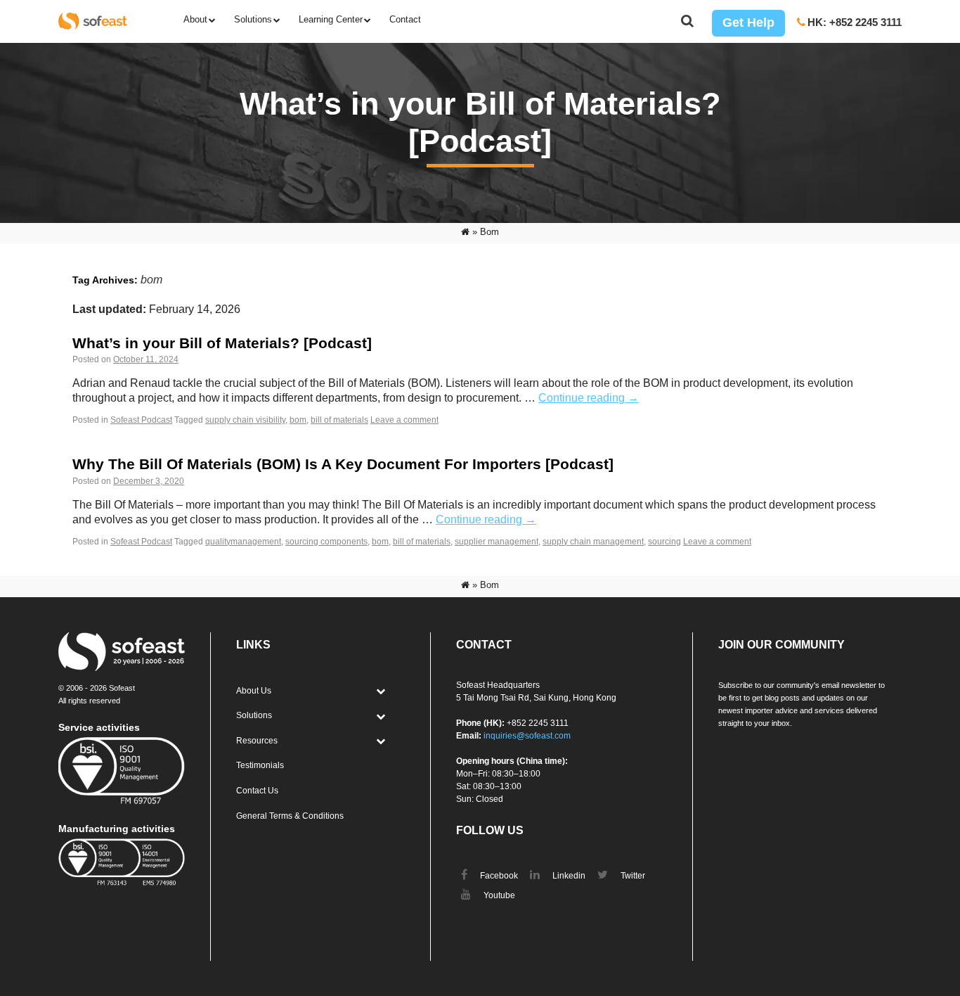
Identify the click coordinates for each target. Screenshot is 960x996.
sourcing (664, 542)
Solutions (253, 19)
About (195, 19)
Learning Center (331, 19)
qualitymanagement (243, 542)
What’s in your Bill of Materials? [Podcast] (222, 343)
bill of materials (339, 420)
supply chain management (593, 542)
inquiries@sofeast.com (527, 736)
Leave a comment (404, 420)
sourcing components (326, 542)
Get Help (748, 22)
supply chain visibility (245, 420)
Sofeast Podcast (141, 420)
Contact (405, 19)
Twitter (631, 876)
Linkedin (567, 876)
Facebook (498, 876)
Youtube (498, 895)
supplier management (496, 542)
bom (298, 420)
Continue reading (588, 398)
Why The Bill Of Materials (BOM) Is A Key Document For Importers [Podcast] (343, 464)
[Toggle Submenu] (380, 691)
